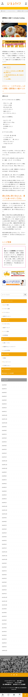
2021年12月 (4, 597)
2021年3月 (4, 631)
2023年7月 (4, 525)
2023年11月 (4, 510)
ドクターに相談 (6, 308)
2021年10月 (4, 605)
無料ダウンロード (7, 316)
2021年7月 (4, 616)
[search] (25, 294)
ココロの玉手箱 (6, 350)
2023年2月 (4, 544)
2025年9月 (4, 426)
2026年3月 (4, 403)
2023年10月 (4, 514)
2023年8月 (4, 521)
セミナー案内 (6, 304)
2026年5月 (4, 396)
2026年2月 (4, 407)
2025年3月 (4, 449)
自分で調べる (6, 320)
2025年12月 (4, 415)
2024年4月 (4, 491)
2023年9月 (4, 517)
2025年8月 (4, 430)
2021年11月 (4, 601)
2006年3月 (4, 646)
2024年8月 (4, 476)
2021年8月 (4, 612)
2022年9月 (4, 563)
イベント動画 (6, 331)
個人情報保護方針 (7, 369)
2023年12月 (4, 506)
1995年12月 (4, 650)
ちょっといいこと (7, 361)
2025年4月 (4, 445)
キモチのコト (6, 339)
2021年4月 (4, 627)
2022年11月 (4, 555)
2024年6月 (4, 483)
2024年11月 (4, 464)
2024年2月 (4, 498)
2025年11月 (4, 419)
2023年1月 (4, 548)
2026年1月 (4, 411)
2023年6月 (4, 529)
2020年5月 (4, 642)
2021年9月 (4, 608)
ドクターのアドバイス (8, 301)
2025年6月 (4, 438)
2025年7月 (4, 434)
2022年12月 (4, 551)
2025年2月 (4, 453)
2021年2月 (4, 635)
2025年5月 (4, 441)
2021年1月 (4, 639)
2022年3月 (4, 586)
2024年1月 (4, 502)
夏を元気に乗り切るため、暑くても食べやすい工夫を (13, 75)
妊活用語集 (5, 335)
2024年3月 (4, 495)
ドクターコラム (6, 323)
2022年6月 (4, 574)
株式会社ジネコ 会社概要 (8, 373)
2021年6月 (4, 620)
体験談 (4, 358)
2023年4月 (4, 536)
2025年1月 (4, 457)
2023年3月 (4, 540)
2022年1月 (4, 593)
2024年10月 (4, 468)
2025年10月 (4, 422)
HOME (3, 11)
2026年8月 (4, 385)
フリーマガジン (6, 312)
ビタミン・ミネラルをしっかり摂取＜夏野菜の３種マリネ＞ (13, 71)
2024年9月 (4, 472)
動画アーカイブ (6, 327)
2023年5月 (4, 532)
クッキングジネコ (11, 11)
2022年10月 (4, 559)
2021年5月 (4, 624)
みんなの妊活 (6, 354)
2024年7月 (4, 479)
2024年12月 (4, 460)
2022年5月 (4, 578)
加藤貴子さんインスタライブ (9, 346)
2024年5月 (4, 487)
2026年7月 (4, 388)
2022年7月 (4, 570)
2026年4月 (4, 400)
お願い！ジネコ (6, 342)
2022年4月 (4, 582)
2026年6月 (4, 392)
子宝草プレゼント (7, 365)
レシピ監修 (7, 79)
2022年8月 (4, 567)
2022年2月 (4, 589)
